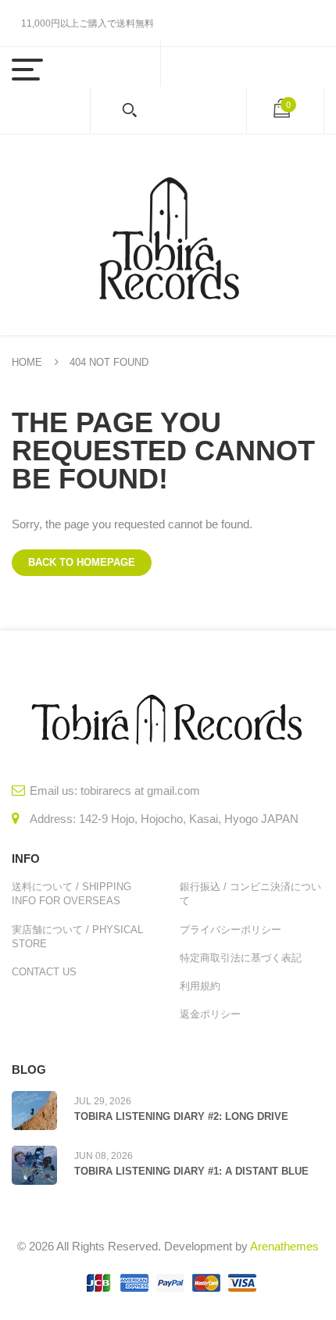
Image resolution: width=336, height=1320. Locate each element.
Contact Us (44, 972)
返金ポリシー (210, 1014)
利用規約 (200, 986)
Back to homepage (81, 562)
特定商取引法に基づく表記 (241, 958)
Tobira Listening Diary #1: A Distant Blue (191, 1171)
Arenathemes (284, 1246)
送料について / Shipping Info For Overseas (71, 894)
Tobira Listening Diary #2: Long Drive (181, 1116)
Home (27, 362)
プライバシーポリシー (230, 929)
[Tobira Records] (168, 235)
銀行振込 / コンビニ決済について (250, 894)
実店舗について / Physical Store (77, 937)
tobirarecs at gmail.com (140, 790)
